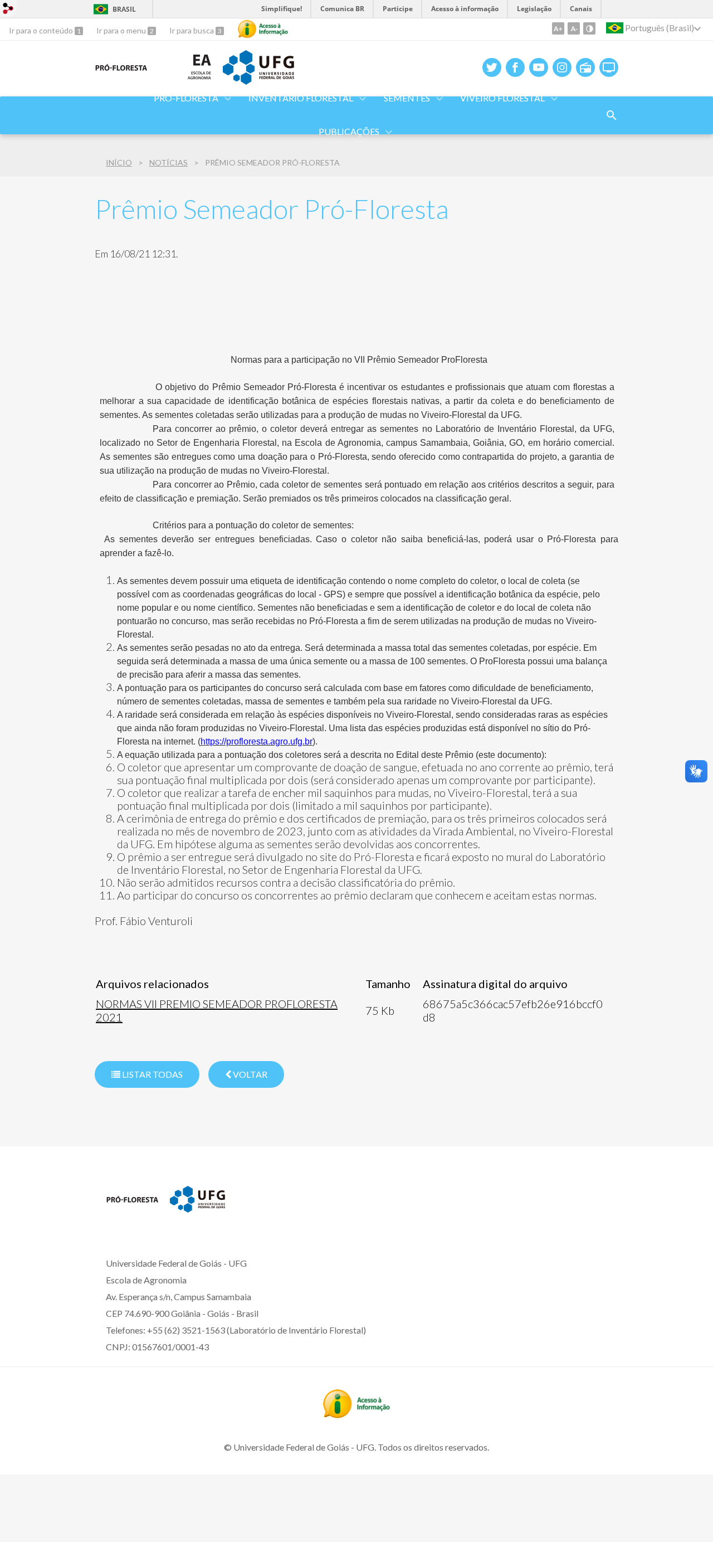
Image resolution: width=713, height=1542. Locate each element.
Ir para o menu (122, 30)
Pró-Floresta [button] (186, 98)
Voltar (249, 1074)
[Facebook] (515, 67)
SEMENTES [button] (407, 98)
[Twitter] (491, 67)
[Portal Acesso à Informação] (356, 1414)
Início (119, 162)
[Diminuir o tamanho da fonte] (574, 28)
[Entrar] (8, 10)
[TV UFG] (608, 67)
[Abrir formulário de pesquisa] (611, 115)
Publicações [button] (349, 131)
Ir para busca (192, 30)
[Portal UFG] (258, 81)
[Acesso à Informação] (263, 29)
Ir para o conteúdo (42, 30)
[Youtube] (538, 67)
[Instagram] (562, 67)
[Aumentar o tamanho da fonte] (558, 28)
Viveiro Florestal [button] (502, 98)
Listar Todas (151, 1074)
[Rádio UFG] (585, 67)
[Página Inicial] (132, 1215)
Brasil (124, 9)
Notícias (168, 162)
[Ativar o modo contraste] (589, 28)
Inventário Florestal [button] (300, 98)
